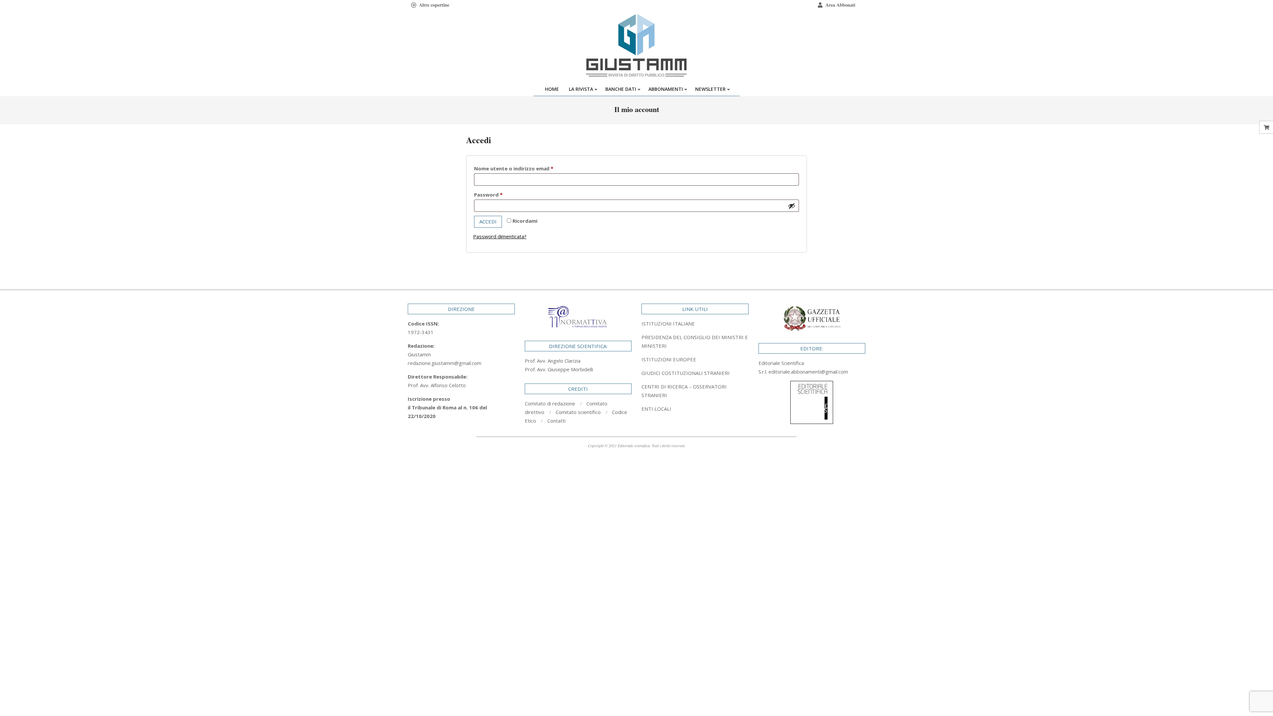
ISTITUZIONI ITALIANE (668, 323)
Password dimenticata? (499, 236)
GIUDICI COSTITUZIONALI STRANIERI (685, 373)
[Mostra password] (791, 205)
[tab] (695, 341)
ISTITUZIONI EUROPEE (668, 359)
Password (499, 194)
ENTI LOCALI (656, 408)
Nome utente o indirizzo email (525, 168)
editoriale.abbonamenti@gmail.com (808, 371)
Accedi (488, 221)
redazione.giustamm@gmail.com (444, 363)
